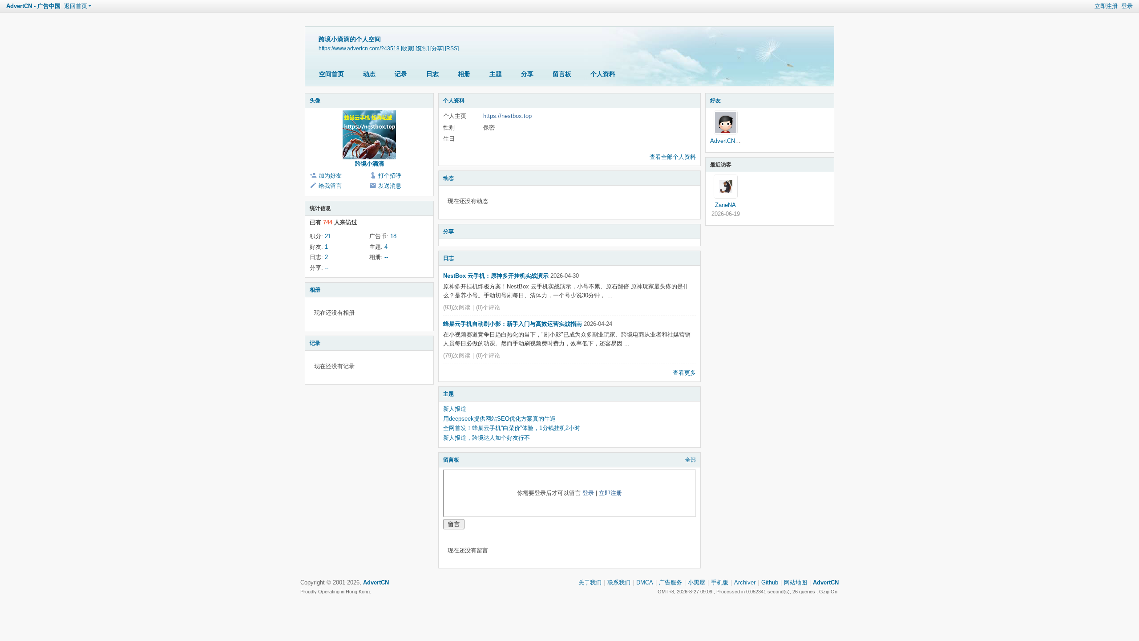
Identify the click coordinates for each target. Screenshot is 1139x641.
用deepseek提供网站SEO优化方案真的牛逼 (499, 418)
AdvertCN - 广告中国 (33, 6)
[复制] (422, 48)
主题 (495, 73)
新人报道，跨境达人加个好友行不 (486, 437)
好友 (715, 100)
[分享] (437, 48)
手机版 (719, 582)
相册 (464, 73)
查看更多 (684, 372)
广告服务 (670, 582)
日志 (432, 73)
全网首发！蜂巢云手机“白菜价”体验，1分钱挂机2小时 (511, 428)
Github (769, 582)
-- (386, 257)
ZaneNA (725, 205)
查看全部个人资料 (673, 157)
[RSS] (452, 48)
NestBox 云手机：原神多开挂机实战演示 (496, 275)
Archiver (744, 582)
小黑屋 (696, 582)
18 (393, 236)
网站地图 (795, 582)
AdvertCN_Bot (728, 141)
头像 (315, 100)
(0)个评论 (488, 307)
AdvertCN (826, 582)
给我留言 (330, 186)
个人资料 (602, 73)
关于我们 (590, 582)
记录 (401, 73)
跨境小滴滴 (369, 163)
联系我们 (618, 582)
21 (328, 236)
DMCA (644, 582)
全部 (690, 460)
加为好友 (330, 175)
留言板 (562, 73)
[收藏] (407, 48)
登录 (1127, 6)
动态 (369, 73)
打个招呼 (389, 175)
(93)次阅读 (456, 307)
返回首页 (75, 6)
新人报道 (454, 409)
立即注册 (1106, 6)
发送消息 (389, 186)
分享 (527, 73)
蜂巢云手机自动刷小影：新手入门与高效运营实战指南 (512, 323)
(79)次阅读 (456, 355)
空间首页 (331, 73)
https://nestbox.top (507, 116)
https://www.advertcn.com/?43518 (359, 48)
